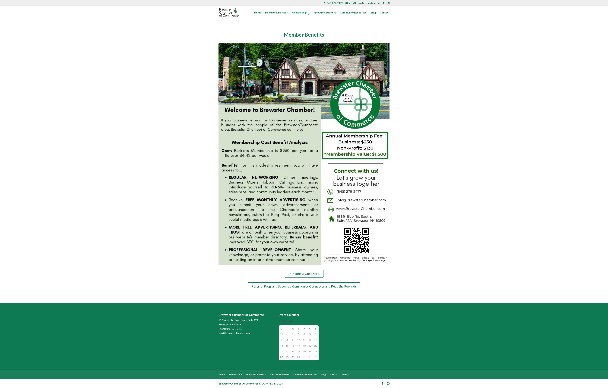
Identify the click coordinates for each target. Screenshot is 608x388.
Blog (373, 12)
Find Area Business (325, 12)
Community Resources (353, 12)
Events (333, 374)
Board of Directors (276, 12)
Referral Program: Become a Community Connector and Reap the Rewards (304, 286)
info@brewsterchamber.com (234, 332)
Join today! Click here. (304, 273)
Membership (299, 12)
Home (257, 12)
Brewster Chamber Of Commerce (238, 383)
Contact (385, 12)
